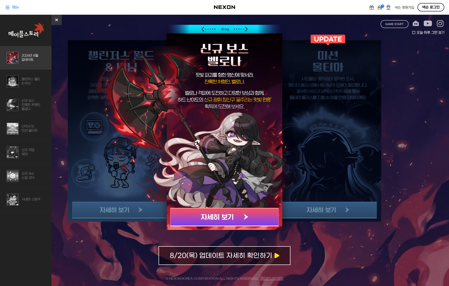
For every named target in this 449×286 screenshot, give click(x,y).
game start (394, 24)
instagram (440, 23)
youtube (428, 23)
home (416, 23)
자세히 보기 (224, 217)
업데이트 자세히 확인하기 (224, 255)
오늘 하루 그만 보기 (428, 32)
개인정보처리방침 (271, 278)
